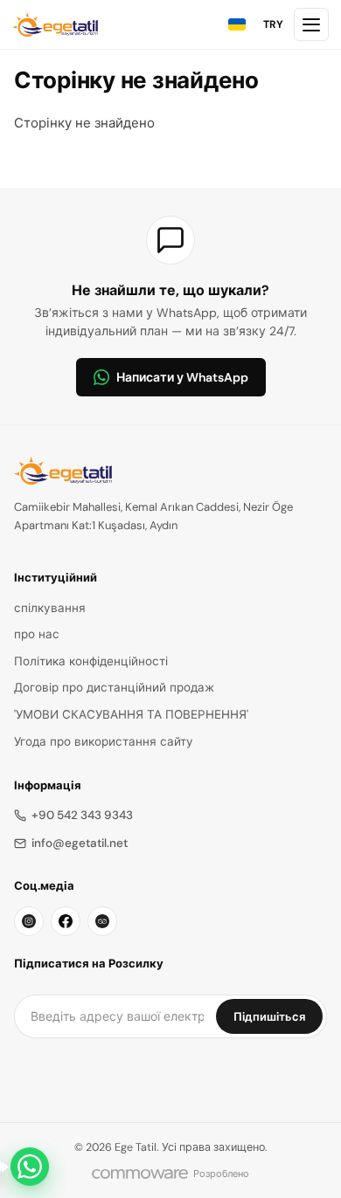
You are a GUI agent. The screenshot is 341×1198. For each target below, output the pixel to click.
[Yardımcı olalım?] (29, 1166)
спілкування (50, 608)
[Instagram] (29, 921)
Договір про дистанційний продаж (114, 687)
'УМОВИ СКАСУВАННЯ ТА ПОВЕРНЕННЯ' (131, 714)
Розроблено (221, 1173)
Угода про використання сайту (103, 741)
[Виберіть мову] (237, 24)
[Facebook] (65, 921)
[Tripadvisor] (102, 921)
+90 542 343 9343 (82, 815)
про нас (36, 634)
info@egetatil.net (79, 843)
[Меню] (311, 24)
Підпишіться (269, 1016)
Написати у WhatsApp (182, 377)
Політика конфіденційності (91, 661)
